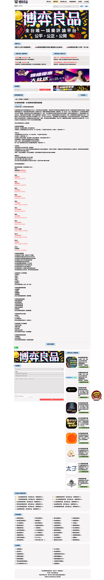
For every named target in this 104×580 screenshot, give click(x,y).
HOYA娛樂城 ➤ (57, 520)
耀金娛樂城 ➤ (76, 532)
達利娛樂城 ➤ (58, 518)
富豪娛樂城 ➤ (76, 525)
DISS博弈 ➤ (19, 551)
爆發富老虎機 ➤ (58, 540)
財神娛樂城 (17, 190)
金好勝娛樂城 (18, 235)
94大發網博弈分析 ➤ (22, 563)
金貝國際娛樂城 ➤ (59, 528)
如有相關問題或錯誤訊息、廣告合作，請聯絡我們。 (53, 570)
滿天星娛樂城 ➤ (58, 532)
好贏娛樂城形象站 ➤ (59, 554)
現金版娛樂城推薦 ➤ (22, 561)
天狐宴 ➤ (75, 523)
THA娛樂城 (17, 229)
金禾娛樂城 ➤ (58, 537)
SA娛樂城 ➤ (57, 535)
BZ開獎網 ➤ (57, 563)
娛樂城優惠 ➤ (20, 558)
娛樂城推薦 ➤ (20, 556)
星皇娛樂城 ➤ (76, 530)
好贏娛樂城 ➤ (20, 554)
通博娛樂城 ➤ (20, 518)
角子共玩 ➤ (38, 537)
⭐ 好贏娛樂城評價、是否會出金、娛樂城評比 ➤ (67, 497)
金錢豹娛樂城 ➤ (39, 525)
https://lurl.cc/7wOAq (20, 178)
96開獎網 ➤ (20, 549)
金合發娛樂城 (18, 222)
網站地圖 (58, 576)
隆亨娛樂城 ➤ (39, 518)
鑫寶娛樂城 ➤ (58, 530)
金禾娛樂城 (17, 216)
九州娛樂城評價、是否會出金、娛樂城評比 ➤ (66, 501)
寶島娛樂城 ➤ (76, 540)
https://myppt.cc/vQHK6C (21, 204)
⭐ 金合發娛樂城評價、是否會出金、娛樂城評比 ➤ (68, 499)
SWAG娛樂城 (17, 183)
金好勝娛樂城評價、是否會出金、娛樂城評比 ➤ (67, 506)
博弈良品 (54, 576)
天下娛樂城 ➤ (39, 532)
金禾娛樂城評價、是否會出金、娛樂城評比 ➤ (29, 501)
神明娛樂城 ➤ (20, 540)
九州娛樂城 (17, 203)
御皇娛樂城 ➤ (76, 518)
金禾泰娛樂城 (18, 209)
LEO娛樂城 (17, 242)
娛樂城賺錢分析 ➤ (59, 558)
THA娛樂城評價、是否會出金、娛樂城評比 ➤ (66, 504)
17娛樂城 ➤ (38, 528)
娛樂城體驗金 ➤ (58, 556)
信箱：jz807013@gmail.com (53, 572)
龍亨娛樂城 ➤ (39, 523)
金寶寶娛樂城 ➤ (77, 535)
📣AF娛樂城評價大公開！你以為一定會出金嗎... (56, 47)
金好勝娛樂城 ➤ (21, 530)
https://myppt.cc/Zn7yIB (21, 237)
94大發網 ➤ (57, 549)
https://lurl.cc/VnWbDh (20, 172)
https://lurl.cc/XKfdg (20, 191)
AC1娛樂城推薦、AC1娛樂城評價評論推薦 (28, 103)
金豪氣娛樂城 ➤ (39, 535)
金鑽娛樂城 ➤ (20, 535)
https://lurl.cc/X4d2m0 (20, 185)
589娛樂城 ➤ (76, 520)
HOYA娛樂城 (17, 177)
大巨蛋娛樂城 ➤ (39, 530)
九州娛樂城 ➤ (20, 523)
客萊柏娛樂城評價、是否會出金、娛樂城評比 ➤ (30, 504)
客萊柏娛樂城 (18, 196)
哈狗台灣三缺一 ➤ (40, 540)
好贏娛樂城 (22, 170)
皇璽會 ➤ (75, 537)
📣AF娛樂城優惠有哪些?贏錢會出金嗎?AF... (23, 47)
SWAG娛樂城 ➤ (20, 532)
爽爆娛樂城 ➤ (20, 528)
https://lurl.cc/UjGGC (20, 211)
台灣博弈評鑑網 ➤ (59, 561)
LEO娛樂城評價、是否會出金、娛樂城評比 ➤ (29, 509)
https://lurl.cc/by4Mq (20, 198)
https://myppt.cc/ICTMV (21, 217)
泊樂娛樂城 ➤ (58, 523)
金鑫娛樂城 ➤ (58, 525)
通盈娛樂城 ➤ (20, 525)
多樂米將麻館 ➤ (21, 537)
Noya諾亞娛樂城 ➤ (21, 520)
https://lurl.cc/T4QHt (20, 224)
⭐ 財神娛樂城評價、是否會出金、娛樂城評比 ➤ (30, 499)
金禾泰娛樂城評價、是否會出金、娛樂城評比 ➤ (30, 506)
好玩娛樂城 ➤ (76, 528)
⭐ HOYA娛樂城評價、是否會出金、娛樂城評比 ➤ (30, 497)
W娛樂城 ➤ (38, 520)
